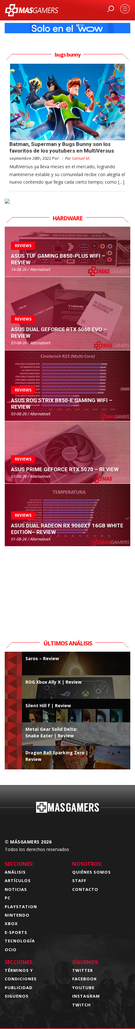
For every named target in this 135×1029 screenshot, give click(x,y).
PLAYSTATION (21, 906)
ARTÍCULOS (18, 880)
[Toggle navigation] (125, 9)
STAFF (79, 880)
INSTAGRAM (86, 996)
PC (7, 898)
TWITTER (82, 970)
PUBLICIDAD (19, 987)
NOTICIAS (16, 889)
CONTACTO (85, 889)
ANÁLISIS (15, 872)
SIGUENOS (17, 996)
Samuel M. (81, 158)
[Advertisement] (67, 586)
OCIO (11, 949)
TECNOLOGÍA (20, 941)
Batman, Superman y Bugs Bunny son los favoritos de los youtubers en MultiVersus (61, 147)
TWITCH (81, 1005)
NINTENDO (17, 915)
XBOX (11, 923)
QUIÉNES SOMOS (91, 872)
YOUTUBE (83, 987)
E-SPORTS (16, 932)
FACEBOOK (84, 979)
